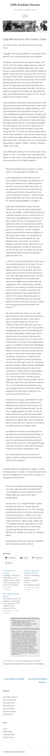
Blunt (11, 664)
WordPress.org (8, 737)
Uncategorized (26, 661)
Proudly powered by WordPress (14, 752)
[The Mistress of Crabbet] (13, 580)
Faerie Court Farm (9, 700)
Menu (25, 16)
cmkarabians (40, 664)
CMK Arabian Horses (25, 5)
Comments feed (9, 734)
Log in (5, 728)
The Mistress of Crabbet (13, 679)
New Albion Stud (9, 705)
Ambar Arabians (9, 708)
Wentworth (18, 664)
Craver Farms (8, 714)
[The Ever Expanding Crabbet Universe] (34, 580)
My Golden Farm (9, 702)
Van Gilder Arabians (10, 697)
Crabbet (6, 664)
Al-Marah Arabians (10, 711)
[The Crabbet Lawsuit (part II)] (13, 603)
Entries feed (7, 731)
